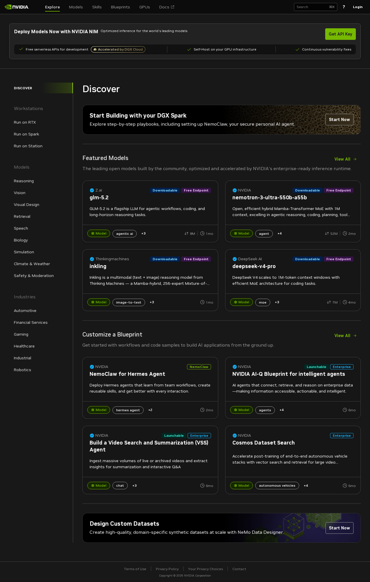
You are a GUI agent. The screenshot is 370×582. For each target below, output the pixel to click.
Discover (23, 88)
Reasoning (24, 180)
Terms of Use (135, 569)
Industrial (22, 357)
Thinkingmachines (112, 258)
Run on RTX (25, 122)
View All (342, 159)
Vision (19, 192)
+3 (143, 233)
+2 (150, 410)
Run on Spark (26, 134)
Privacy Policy (167, 569)
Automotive (25, 310)
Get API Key (340, 34)
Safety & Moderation (34, 275)
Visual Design (26, 204)
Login (357, 7)
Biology (21, 240)
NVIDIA (244, 190)
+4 (280, 233)
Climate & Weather (32, 263)
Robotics (22, 369)
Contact (239, 569)
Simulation (24, 251)
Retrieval (22, 216)
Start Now (339, 119)
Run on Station (28, 145)
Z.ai (98, 190)
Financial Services (31, 322)
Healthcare (24, 346)
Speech (21, 228)
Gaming (21, 334)
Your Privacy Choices (205, 569)
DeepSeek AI (250, 258)
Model (101, 233)
